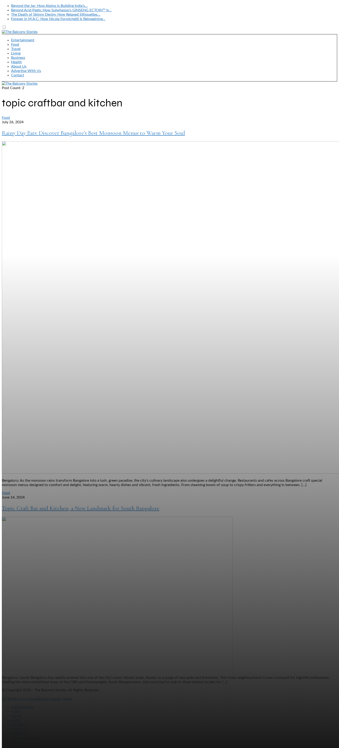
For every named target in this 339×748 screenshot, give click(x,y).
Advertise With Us (26, 71)
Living (16, 53)
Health (16, 62)
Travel (16, 49)
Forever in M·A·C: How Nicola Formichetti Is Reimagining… (58, 19)
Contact (17, 75)
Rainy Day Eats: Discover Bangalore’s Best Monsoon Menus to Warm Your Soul (93, 132)
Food (15, 44)
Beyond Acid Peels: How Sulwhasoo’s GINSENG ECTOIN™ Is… (61, 10)
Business (18, 58)
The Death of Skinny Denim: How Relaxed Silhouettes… (55, 14)
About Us (19, 66)
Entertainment (22, 40)
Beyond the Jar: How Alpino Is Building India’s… (49, 6)
